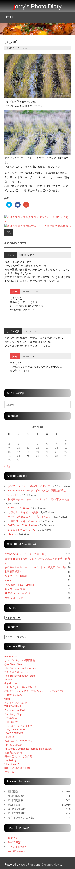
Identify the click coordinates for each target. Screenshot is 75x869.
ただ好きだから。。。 (17, 671)
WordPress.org (16, 850)
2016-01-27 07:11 (26, 255)
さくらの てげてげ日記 (18, 725)
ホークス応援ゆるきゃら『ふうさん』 (29, 516)
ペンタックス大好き (15, 702)
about (11, 534)
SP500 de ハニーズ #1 (21, 529)
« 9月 (7, 466)
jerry (25, 48)
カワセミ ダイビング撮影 (23, 512)
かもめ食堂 (10, 717)
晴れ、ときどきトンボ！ (18, 767)
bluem (10, 255)
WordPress (28, 864)
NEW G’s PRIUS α (18, 507)
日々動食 (9, 737)
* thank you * (14, 764)
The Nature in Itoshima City (20, 668)
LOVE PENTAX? (13, 733)
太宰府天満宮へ (13, 571)
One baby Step (13, 714)
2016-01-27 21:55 (32, 331)
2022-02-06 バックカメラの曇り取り (25, 554)
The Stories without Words (19, 675)
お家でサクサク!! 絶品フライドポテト (30, 486)
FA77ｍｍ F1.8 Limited (23, 525)
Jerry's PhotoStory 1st (17, 729)
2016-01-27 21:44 (30, 291)
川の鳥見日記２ (13, 744)
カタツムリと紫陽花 (15, 576)
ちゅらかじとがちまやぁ (18, 741)
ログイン (13, 837)
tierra (7, 698)
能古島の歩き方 (13, 752)
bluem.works (11, 656)
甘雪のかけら (12, 721)
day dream (10, 683)
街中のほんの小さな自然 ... (20, 756)
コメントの (17, 846)
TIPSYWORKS (12, 706)
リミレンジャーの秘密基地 (19, 660)
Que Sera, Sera (13, 664)
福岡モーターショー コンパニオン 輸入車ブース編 (38, 499)
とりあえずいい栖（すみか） (21, 687)
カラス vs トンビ (14, 597)
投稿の (14, 842)
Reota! (8, 679)
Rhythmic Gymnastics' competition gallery (28, 748)
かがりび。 (10, 771)
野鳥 (9, 232)
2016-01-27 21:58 (30, 356)
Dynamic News (51, 864)
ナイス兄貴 (13, 331)
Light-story (10, 760)
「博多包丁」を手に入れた (23, 521)
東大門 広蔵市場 (14, 589)
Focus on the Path (14, 710)
